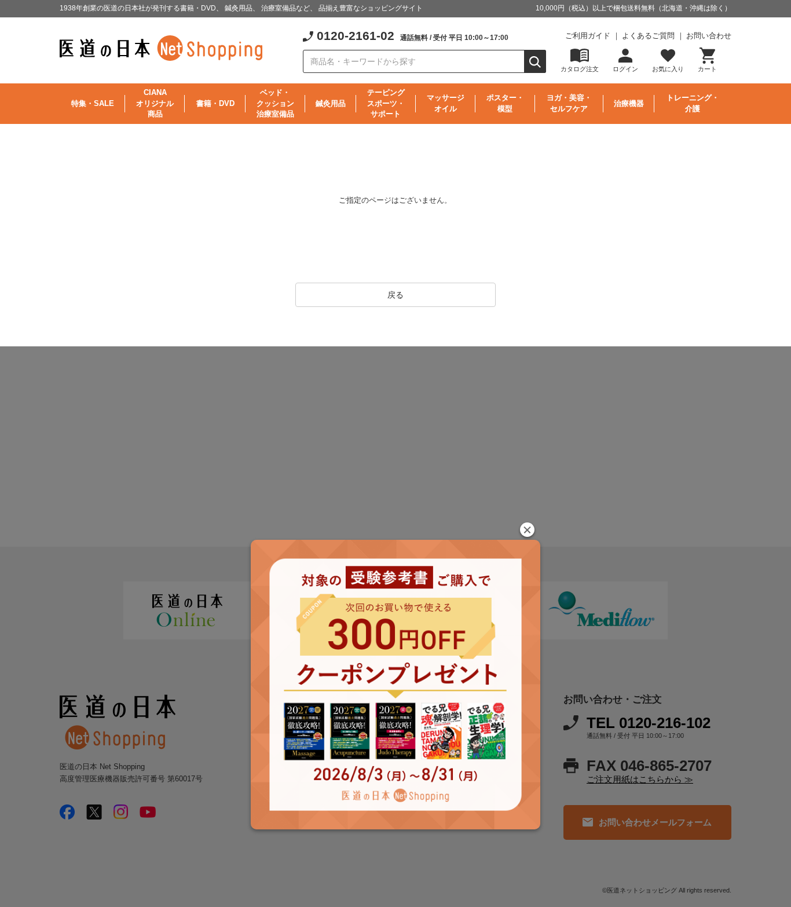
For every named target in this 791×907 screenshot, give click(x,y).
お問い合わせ (708, 35)
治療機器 (629, 103)
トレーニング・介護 (693, 103)
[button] (527, 529)
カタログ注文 (580, 68)
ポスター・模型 (505, 103)
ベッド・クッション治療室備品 (275, 103)
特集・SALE (92, 103)
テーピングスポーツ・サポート (386, 103)
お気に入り (668, 68)
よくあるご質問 (648, 35)
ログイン (625, 68)
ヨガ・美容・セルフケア (569, 103)
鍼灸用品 (331, 103)
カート (707, 68)
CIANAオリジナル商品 (155, 103)
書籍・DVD (215, 103)
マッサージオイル (445, 103)
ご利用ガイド (587, 35)
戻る (395, 294)
